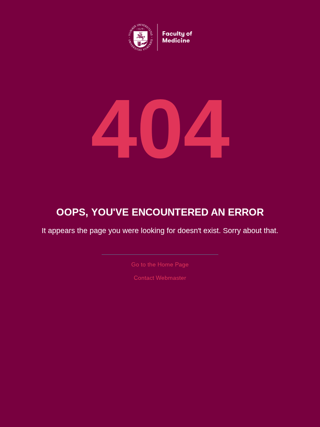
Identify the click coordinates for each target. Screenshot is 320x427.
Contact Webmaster (160, 277)
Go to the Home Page (160, 264)
